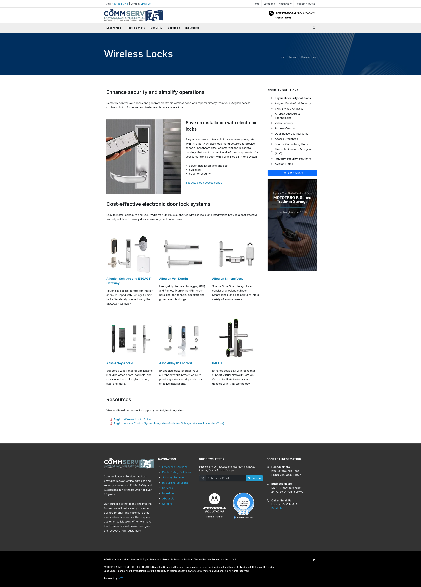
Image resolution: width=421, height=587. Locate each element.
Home (256, 3)
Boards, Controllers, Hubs (291, 144)
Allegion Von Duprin (173, 278)
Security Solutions (173, 477)
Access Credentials (286, 138)
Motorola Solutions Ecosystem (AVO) (294, 151)
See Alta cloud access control (204, 182)
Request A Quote (305, 3)
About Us (284, 3)
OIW (120, 578)
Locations (269, 3)
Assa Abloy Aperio (119, 363)
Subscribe (254, 478)
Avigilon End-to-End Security (293, 103)
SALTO (217, 363)
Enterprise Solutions (174, 467)
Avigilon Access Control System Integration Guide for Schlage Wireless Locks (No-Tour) (168, 423)
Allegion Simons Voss (227, 278)
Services (167, 488)
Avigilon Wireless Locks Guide (132, 419)
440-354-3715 (120, 3)
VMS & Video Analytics (289, 108)
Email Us (146, 3)
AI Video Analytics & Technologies (287, 115)
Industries (168, 493)
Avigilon (293, 57)
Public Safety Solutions (176, 472)
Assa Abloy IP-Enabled (175, 363)
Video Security (284, 123)
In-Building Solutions (175, 482)
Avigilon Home (284, 164)
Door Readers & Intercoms (291, 133)
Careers (167, 503)
